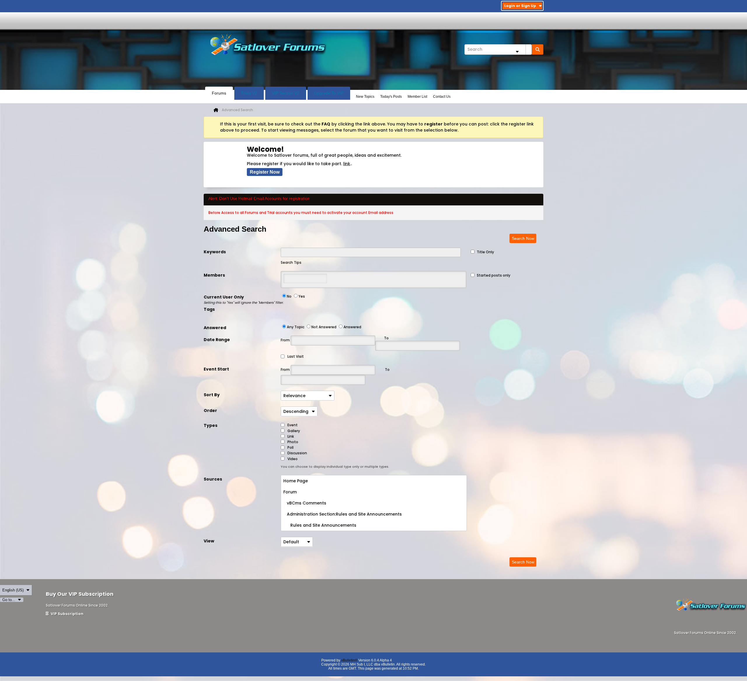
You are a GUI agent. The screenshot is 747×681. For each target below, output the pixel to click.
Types (210, 425)
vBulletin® (349, 660)
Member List (417, 97)
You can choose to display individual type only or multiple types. (335, 466)
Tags (209, 309)
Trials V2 (249, 93)
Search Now (523, 238)
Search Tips (291, 262)
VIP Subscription (66, 613)
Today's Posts (391, 97)
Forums (219, 93)
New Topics (365, 97)
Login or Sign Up (520, 5)
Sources (213, 479)
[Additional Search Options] (517, 51)
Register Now (265, 172)
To (387, 369)
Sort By (212, 395)
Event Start (216, 369)
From (286, 340)
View (209, 541)
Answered (215, 328)
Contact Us (442, 97)
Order (210, 410)
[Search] (537, 49)
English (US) (13, 590)
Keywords (215, 252)
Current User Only (242, 299)
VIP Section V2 (285, 93)
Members (214, 275)
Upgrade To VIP (328, 93)
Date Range (217, 340)
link (346, 164)
